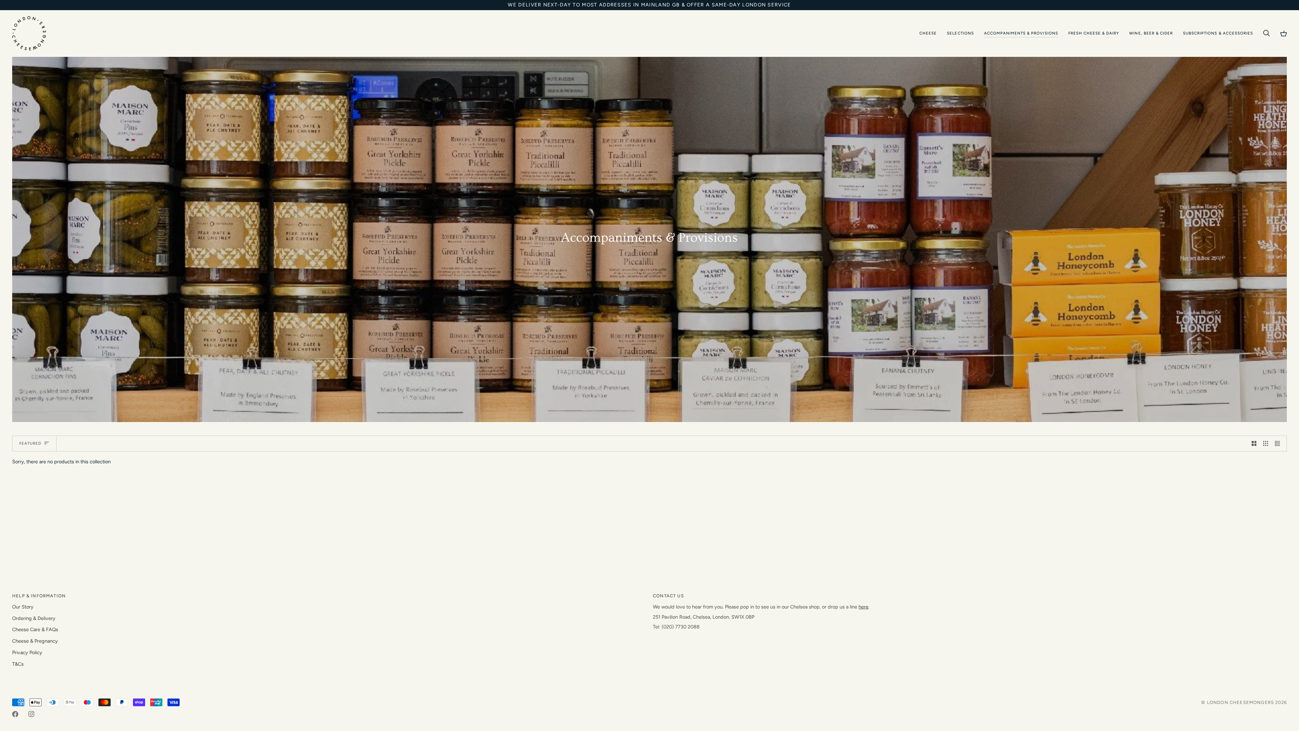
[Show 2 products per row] (1254, 443)
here (863, 607)
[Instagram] (31, 714)
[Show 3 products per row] (1266, 443)
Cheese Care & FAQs (35, 629)
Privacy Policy (27, 652)
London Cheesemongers (1240, 702)
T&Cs (18, 664)
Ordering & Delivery (33, 618)
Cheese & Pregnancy (35, 641)
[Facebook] (15, 714)
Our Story (22, 607)
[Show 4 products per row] (1279, 443)
